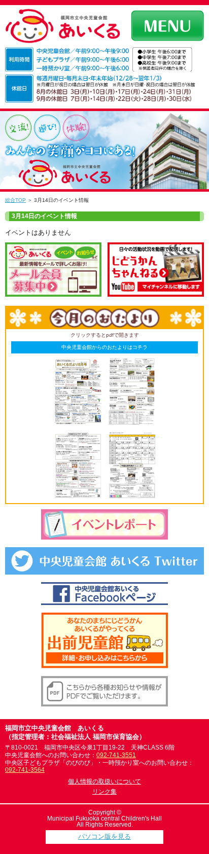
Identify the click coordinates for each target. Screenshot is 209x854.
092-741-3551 (116, 755)
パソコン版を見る (104, 836)
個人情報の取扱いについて (104, 781)
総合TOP (15, 200)
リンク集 (104, 792)
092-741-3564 (25, 770)
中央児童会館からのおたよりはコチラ (104, 347)
